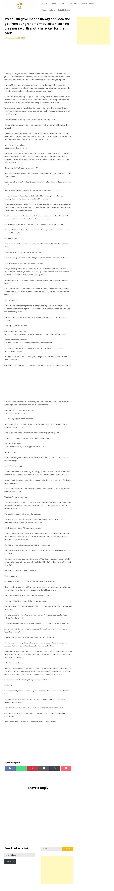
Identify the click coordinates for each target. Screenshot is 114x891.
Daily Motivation (64, 10)
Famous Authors (48, 10)
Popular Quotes (58, 3)
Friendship (73, 3)
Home (44, 3)
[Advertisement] (38, 56)
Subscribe (10, 861)
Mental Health (87, 3)
